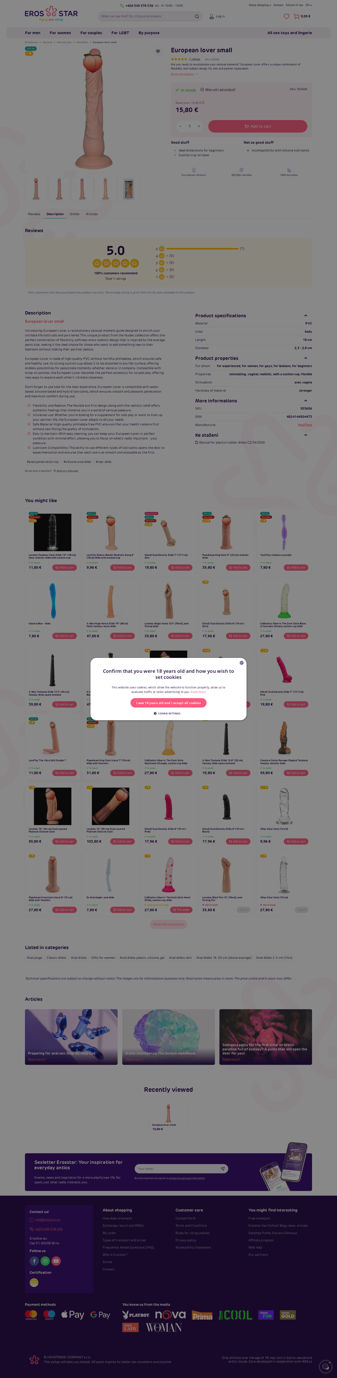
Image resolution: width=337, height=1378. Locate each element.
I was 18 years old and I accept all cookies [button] (168, 703)
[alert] (168, 689)
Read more (198, 692)
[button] (168, 713)
